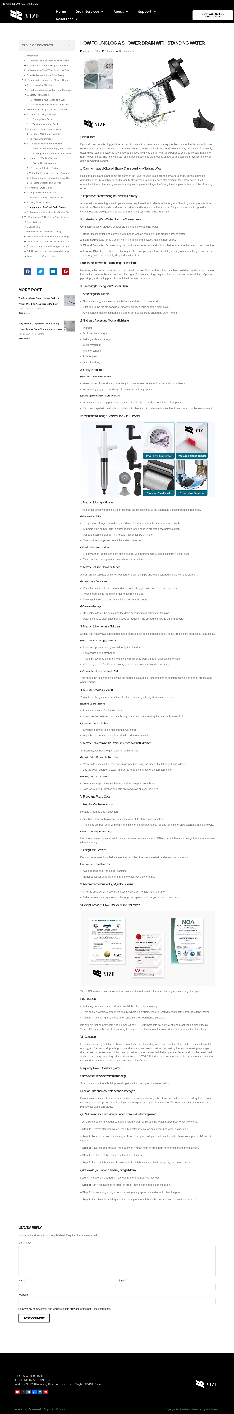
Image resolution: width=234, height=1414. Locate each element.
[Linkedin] (40, 1392)
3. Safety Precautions (38, 94)
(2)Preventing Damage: (41, 139)
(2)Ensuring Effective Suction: (45, 168)
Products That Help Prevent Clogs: (47, 197)
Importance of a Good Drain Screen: (48, 207)
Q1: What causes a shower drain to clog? (48, 236)
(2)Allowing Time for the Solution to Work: (51, 153)
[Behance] (34, 1392)
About (119, 11)
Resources (64, 19)
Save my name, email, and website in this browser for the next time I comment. (66, 1309)
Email (123, 1280)
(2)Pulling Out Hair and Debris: (45, 182)
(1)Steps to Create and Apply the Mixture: (51, 148)
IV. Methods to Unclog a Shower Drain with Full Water (48, 109)
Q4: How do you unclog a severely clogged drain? (49, 251)
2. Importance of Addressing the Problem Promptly (49, 65)
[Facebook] (28, 1392)
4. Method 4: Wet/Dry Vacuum (42, 158)
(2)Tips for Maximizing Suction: (45, 124)
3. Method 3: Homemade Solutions (44, 143)
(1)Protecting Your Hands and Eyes (47, 99)
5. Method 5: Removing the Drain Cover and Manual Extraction (49, 173)
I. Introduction (31, 55)
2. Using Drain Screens (38, 202)
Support (144, 11)
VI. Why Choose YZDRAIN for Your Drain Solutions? (48, 217)
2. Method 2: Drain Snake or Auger (44, 129)
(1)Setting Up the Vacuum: (43, 163)
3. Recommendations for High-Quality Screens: (49, 212)
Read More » (24, 313)
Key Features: (34, 222)
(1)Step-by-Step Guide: (41, 119)
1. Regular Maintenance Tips (41, 192)
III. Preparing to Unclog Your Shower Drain (46, 80)
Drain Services (87, 11)
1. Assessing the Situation (40, 85)
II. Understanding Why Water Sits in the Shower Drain (48, 70)
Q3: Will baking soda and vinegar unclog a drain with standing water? (49, 246)
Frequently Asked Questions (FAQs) (42, 231)
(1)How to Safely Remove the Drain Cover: (50, 178)
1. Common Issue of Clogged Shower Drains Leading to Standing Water (49, 60)
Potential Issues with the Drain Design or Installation (49, 75)
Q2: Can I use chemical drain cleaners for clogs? (49, 241)
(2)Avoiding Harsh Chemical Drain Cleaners (50, 104)
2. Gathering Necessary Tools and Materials (49, 90)
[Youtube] (17, 1392)
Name (22, 1280)
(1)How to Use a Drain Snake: (45, 134)
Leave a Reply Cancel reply (41, 256)
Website (23, 1294)
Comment (24, 1242)
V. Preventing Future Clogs (38, 187)
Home (61, 11)
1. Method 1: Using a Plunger (42, 114)
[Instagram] (23, 1392)
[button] (70, 45)
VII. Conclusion (32, 227)
